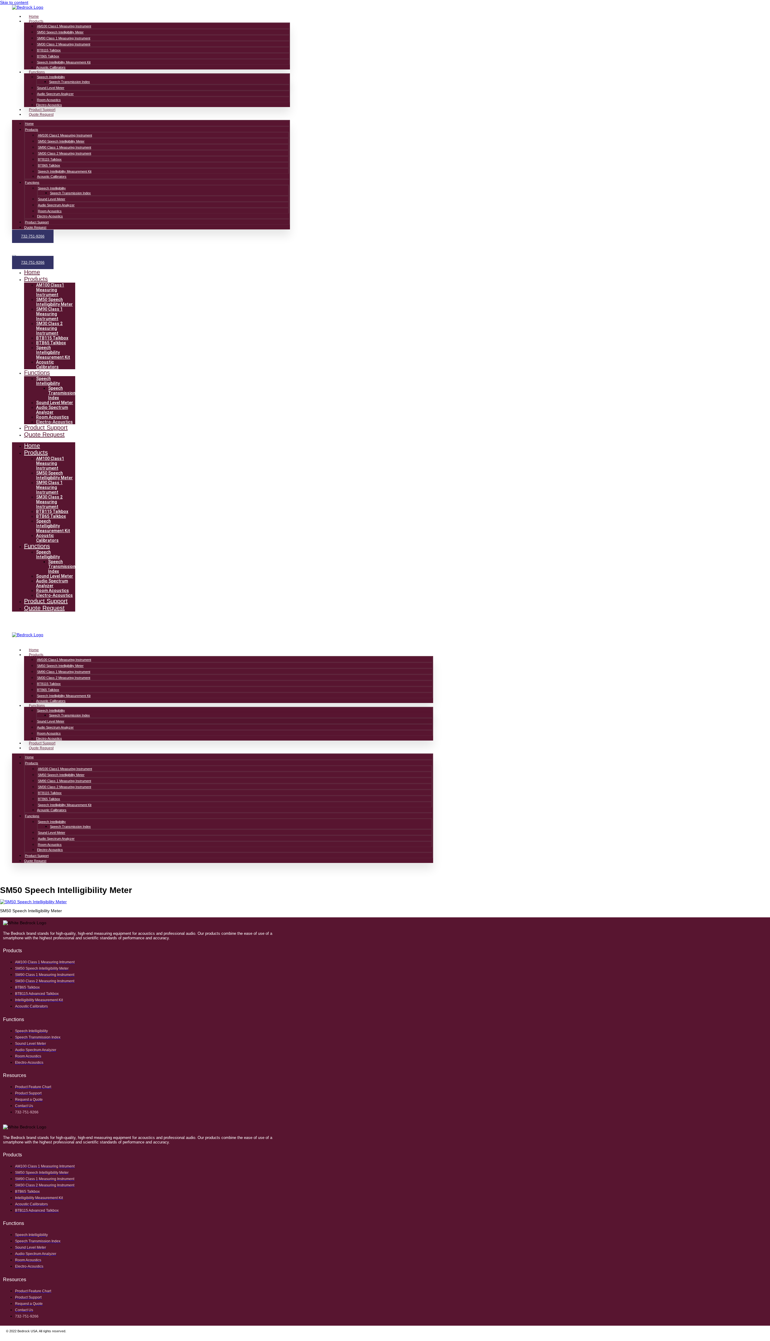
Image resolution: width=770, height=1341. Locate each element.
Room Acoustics (49, 100)
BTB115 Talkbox (49, 50)
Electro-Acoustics (49, 105)
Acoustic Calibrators (51, 67)
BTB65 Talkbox (48, 56)
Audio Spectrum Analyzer (55, 94)
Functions (37, 72)
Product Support (42, 110)
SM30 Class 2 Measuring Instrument (63, 44)
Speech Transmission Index (69, 82)
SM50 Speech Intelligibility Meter (60, 32)
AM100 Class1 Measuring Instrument (64, 26)
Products (36, 21)
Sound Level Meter (50, 88)
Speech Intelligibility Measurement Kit (64, 62)
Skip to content (14, 2)
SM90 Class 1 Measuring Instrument (63, 38)
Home (34, 16)
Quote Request (41, 114)
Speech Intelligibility (51, 77)
